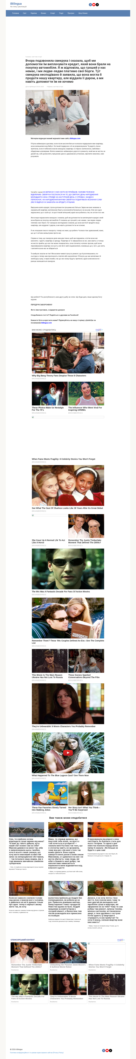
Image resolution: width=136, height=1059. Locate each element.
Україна (34, 13)
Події (61, 13)
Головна (15, 13)
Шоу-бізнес (83, 13)
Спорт (52, 13)
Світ (24, 13)
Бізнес (43, 13)
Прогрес (71, 13)
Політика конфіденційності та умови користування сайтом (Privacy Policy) (37, 1053)
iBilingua (16, 3)
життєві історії (58, 86)
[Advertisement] (68, 34)
